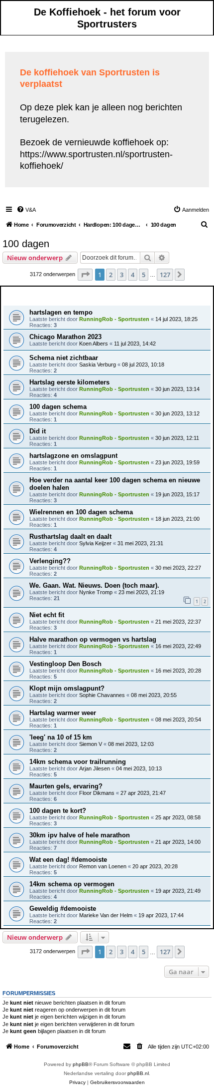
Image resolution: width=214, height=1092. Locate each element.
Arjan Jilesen (94, 768)
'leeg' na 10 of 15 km (60, 737)
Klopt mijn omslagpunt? (67, 688)
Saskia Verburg (97, 364)
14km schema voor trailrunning (77, 761)
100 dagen (25, 243)
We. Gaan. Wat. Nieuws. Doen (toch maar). (94, 585)
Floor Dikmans (96, 793)
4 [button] (132, 274)
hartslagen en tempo (61, 312)
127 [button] (165, 274)
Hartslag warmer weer (62, 713)
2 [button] (110, 274)
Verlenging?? (50, 561)
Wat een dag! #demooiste (68, 859)
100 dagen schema (58, 406)
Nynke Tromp (95, 592)
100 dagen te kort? (57, 810)
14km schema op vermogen (71, 884)
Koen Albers (93, 344)
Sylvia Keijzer (95, 543)
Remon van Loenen (102, 866)
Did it (37, 431)
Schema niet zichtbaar (63, 358)
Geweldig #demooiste (62, 908)
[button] (85, 275)
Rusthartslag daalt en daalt (70, 536)
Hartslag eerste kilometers (69, 382)
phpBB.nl (138, 1073)
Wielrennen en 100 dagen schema (81, 512)
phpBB (81, 1064)
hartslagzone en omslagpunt (73, 455)
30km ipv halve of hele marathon (79, 835)
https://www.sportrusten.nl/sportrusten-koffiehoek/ (96, 160)
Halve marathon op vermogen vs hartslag (92, 639)
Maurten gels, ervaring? (66, 786)
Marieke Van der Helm (105, 915)
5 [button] (143, 274)
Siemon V (90, 744)
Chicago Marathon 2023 (65, 337)
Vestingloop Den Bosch (65, 664)
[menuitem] (26, 210)
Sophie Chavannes (102, 695)
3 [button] (121, 274)
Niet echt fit (46, 615)
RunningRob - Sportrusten (114, 319)
